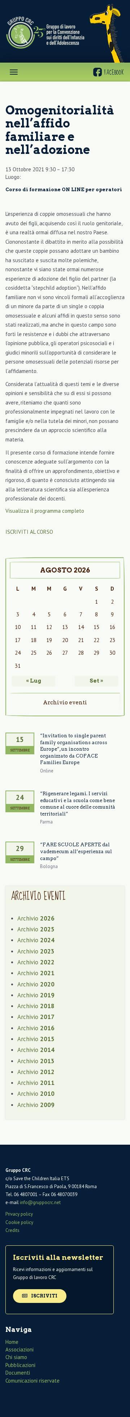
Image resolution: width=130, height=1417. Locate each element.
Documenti (17, 1372)
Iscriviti (43, 1296)
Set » (96, 681)
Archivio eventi (65, 702)
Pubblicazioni (20, 1365)
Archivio (36, 918)
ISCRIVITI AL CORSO (29, 531)
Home (11, 1341)
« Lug (33, 681)
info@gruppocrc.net (40, 1202)
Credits (12, 1230)
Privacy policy (19, 1214)
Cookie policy (19, 1222)
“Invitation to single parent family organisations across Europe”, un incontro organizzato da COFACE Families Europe (73, 749)
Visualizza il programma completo (44, 510)
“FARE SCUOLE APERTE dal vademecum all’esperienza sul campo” (76, 851)
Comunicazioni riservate (32, 1380)
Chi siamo (16, 1357)
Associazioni (19, 1349)
